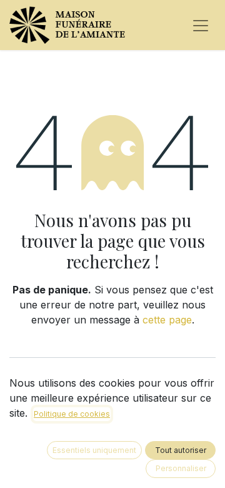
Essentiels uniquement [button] (94, 450)
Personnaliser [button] (181, 468)
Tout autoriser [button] (180, 450)
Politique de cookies (72, 414)
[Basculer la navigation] (201, 25)
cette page (167, 319)
